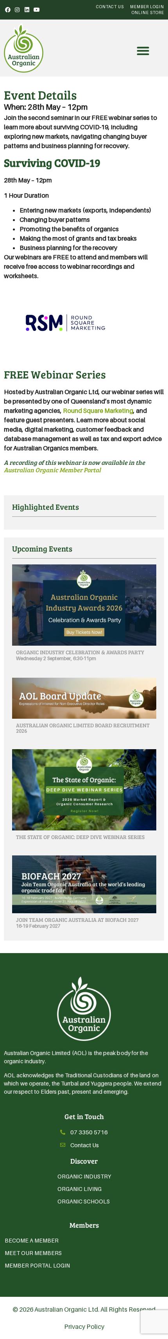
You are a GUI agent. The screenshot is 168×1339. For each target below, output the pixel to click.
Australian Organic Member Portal (52, 470)
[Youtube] (37, 10)
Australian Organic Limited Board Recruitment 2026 (83, 727)
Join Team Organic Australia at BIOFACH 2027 (77, 919)
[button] (143, 51)
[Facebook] (8, 10)
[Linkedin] (27, 10)
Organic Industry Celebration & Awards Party (80, 652)
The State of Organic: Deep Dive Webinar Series (80, 837)
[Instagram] (17, 10)
